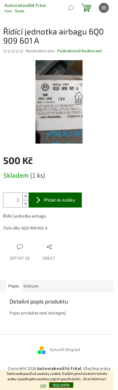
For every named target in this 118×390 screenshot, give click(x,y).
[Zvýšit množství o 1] (25, 196)
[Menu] (104, 8)
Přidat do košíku (59, 200)
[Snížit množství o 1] (25, 203)
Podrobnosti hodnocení (79, 51)
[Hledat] (71, 8)
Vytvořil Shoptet (65, 350)
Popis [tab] (13, 286)
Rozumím (61, 385)
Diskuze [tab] (31, 286)
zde (43, 385)
